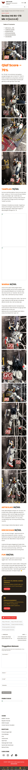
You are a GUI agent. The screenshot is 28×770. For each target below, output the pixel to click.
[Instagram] (8, 755)
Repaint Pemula (6, 721)
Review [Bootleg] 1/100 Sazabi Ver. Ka (7, 636)
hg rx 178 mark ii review (16, 621)
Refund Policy (5, 747)
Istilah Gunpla (5, 723)
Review (7, 13)
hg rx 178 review (6, 624)
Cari (25, 7)
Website (4, 685)
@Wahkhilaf (14, 763)
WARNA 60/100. (9, 31)
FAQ (3, 736)
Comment (5, 654)
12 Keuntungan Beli (6, 732)
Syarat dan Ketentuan (7, 745)
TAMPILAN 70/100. (10, 29)
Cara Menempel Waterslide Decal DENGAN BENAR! (21, 637)
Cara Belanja (5, 734)
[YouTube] (4, 755)
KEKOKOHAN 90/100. (10, 35)
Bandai (3, 13)
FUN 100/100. (8, 36)
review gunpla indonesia (8, 629)
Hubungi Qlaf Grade (7, 743)
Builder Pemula (6, 718)
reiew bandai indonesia (17, 624)
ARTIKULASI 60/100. (10, 33)
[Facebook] (16, 755)
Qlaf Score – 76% (9, 28)
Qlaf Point (4, 740)
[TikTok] (12, 755)
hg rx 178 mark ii (6, 621)
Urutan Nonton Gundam (8, 725)
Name (4, 673)
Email (4, 679)
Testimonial (5, 738)
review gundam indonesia (8, 627)
